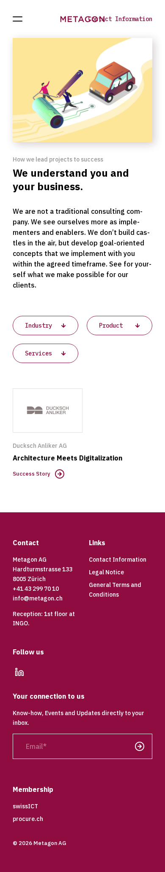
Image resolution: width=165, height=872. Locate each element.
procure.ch (28, 819)
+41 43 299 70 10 (36, 588)
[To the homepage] (82, 19)
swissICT (25, 806)
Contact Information (120, 19)
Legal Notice (106, 572)
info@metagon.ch (38, 598)
